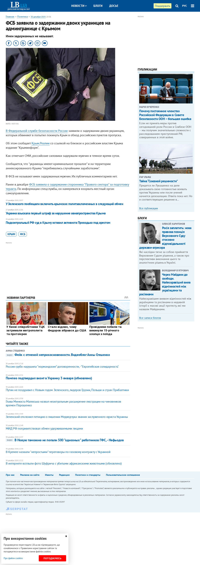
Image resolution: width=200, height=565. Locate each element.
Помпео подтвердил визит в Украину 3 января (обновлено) (49, 378)
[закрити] (66, 536)
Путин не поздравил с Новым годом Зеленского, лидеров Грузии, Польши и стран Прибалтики (67, 390)
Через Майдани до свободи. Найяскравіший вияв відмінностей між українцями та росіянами (164, 284)
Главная (10, 16)
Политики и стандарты (87, 474)
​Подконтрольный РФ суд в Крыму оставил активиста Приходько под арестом (58, 222)
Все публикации (148, 208)
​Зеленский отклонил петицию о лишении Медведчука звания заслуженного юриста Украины (67, 417)
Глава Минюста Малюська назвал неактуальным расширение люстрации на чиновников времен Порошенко (63, 403)
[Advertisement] (68, 266)
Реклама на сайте (29, 474)
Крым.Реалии (41, 143)
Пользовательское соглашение (123, 474)
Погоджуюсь (52, 558)
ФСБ (22, 234)
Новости (77, 6)
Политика (22, 16)
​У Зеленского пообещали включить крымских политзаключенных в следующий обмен (64, 204)
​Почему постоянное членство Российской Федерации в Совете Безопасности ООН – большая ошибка (165, 115)
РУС (184, 5)
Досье (113, 6)
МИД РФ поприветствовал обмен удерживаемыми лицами (44, 428)
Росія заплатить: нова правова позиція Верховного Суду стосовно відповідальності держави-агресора (165, 238)
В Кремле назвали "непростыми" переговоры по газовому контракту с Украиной (58, 452)
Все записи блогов (150, 318)
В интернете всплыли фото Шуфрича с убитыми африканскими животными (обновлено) (64, 463)
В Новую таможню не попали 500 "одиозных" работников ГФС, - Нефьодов (65, 440)
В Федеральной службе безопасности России (37, 131)
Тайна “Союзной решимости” (158, 181)
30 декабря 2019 (38, 16)
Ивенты (49, 474)
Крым (11, 234)
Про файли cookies (13, 558)
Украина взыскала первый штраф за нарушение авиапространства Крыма (56, 213)
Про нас (10, 474)
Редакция (64, 474)
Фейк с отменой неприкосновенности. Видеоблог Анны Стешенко (58, 354)
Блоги (97, 6)
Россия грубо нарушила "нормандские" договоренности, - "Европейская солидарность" (62, 366)
